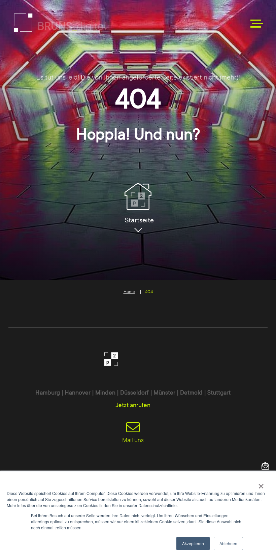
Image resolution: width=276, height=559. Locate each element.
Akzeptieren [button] (193, 543)
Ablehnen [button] (228, 543)
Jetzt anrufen (132, 405)
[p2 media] (59, 22)
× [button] (261, 484)
